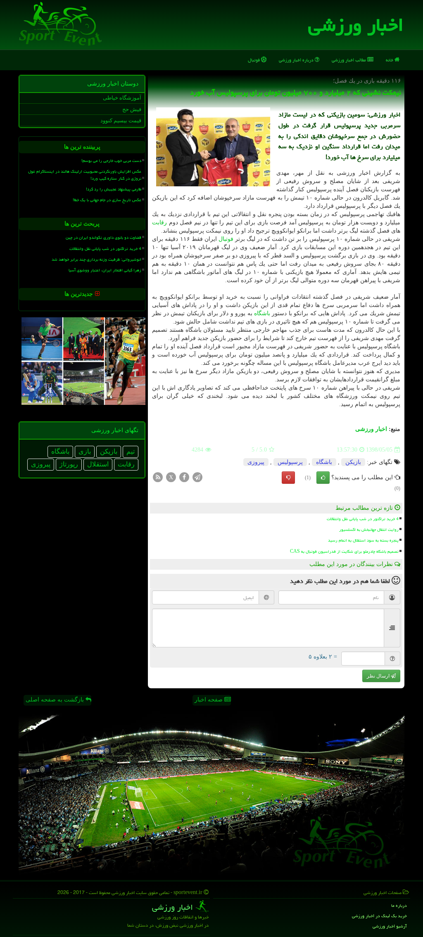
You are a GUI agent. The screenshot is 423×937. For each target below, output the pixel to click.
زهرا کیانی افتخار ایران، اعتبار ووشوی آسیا (105, 270)
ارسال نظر (379, 676)
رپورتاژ (68, 464)
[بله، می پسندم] (323, 477)
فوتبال (254, 59)
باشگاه (262, 313)
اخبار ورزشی (356, 25)
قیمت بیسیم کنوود (120, 120)
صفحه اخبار (209, 700)
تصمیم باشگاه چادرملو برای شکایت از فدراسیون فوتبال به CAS (344, 551)
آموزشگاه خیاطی (122, 98)
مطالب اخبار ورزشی (349, 59)
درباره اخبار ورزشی (297, 59)
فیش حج (131, 109)
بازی (84, 451)
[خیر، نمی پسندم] (288, 477)
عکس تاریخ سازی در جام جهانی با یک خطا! (107, 200)
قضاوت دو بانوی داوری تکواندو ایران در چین (103, 237)
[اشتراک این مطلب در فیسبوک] (184, 477)
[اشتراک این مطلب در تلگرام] (197, 477)
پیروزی (255, 462)
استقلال (98, 464)
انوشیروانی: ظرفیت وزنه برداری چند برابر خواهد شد (96, 259)
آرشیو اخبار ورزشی (390, 926)
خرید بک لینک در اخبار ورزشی (379, 915)
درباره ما (399, 905)
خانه (390, 59)
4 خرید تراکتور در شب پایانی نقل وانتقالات (363, 519)
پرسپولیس (290, 462)
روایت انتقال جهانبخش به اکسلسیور (369, 530)
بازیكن (353, 462)
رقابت (159, 222)
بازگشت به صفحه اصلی (56, 700)
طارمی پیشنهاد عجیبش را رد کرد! (113, 189)
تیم (130, 451)
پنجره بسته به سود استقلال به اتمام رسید (363, 540)
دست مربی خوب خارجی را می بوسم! (111, 161)
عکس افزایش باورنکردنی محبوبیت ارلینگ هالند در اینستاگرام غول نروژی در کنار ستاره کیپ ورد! (84, 175)
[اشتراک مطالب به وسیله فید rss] (158, 477)
